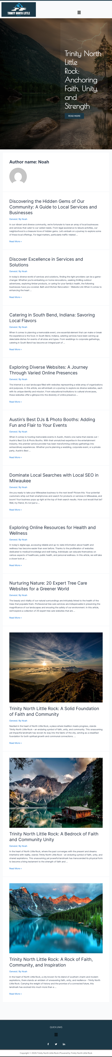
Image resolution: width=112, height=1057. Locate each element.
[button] (79, 12)
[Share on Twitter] (56, 1044)
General (13, 219)
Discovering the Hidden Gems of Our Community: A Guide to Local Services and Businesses (53, 207)
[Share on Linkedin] (64, 1044)
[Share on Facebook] (48, 1044)
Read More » (15, 241)
